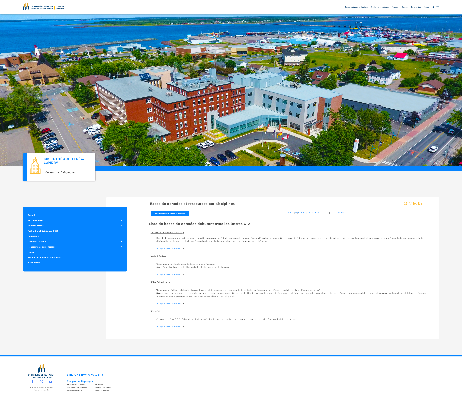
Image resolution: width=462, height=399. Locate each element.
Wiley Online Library (160, 282)
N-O (317, 213)
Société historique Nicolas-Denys (44, 257)
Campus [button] (405, 7)
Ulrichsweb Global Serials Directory (167, 232)
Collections (33, 236)
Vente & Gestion (158, 256)
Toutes (341, 213)
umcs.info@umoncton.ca (74, 390)
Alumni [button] (426, 7)
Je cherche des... (36, 220)
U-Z (334, 213)
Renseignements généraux (41, 247)
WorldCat (155, 311)
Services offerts (36, 226)
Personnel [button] (395, 7)
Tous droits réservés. (41, 390)
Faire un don (416, 7)
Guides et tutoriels (37, 241)
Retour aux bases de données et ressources (170, 213)
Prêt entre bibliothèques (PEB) (43, 231)
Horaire (31, 252)
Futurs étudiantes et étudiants (356, 7)
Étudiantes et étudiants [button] (380, 7)
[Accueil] (38, 6)
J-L (308, 213)
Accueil (31, 215)
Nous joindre (34, 263)
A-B (289, 213)
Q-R (324, 213)
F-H (302, 213)
